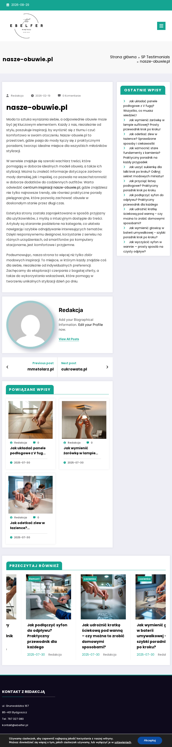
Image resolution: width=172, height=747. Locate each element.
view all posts (69, 339)
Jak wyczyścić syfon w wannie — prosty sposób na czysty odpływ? (143, 247)
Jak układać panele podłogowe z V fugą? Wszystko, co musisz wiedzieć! (28, 451)
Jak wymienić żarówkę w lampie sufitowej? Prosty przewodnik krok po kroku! (81, 451)
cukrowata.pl (74, 369)
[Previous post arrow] (7, 367)
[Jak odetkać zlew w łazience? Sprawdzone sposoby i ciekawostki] (30, 494)
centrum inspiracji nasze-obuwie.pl (51, 187)
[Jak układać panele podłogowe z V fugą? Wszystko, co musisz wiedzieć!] (30, 420)
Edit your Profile (90, 325)
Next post (68, 363)
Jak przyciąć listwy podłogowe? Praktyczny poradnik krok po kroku (140, 186)
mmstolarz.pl (40, 369)
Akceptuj (150, 740)
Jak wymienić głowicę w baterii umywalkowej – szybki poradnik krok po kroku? (144, 233)
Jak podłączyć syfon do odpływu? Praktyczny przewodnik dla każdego (143, 200)
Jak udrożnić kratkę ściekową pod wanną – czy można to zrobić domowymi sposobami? (83, 636)
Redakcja (17, 95)
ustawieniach (123, 742)
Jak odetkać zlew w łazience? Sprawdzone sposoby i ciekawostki (27, 525)
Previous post (43, 363)
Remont (14, 579)
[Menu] (161, 26)
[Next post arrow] (107, 367)
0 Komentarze (72, 95)
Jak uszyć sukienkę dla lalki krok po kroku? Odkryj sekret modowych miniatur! (143, 172)
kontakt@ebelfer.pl (15, 725)
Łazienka (70, 579)
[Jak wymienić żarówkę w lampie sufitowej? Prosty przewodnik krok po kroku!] (84, 420)
